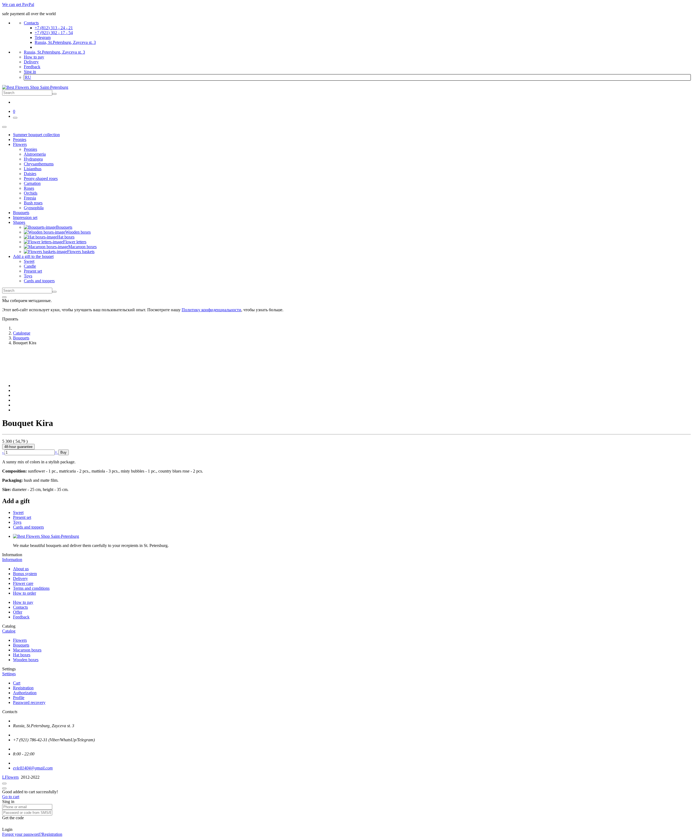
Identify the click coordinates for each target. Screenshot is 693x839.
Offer (17, 612)
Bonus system (25, 573)
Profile (18, 697)
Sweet (29, 261)
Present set (33, 271)
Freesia (30, 198)
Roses (29, 188)
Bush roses (33, 203)
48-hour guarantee (18, 447)
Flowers (20, 640)
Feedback (32, 66)
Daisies (30, 173)
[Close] (4, 297)
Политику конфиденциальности (211, 309)
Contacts (31, 23)
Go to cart (10, 796)
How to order (24, 593)
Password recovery (29, 702)
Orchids (30, 193)
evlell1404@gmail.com (33, 768)
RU (28, 77)
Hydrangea (33, 159)
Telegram (43, 37)
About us (21, 568)
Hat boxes (21, 655)
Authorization (25, 692)
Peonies (30, 149)
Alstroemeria (35, 154)
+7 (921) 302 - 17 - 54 (54, 32)
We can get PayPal (18, 4)
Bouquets (21, 645)
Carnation (32, 183)
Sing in (30, 71)
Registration (23, 688)
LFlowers (10, 777)
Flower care (23, 583)
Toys (28, 276)
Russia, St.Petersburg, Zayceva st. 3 (65, 42)
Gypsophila (34, 207)
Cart (16, 683)
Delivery (31, 62)
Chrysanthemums (39, 164)
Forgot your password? (22, 834)
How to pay (34, 57)
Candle (30, 266)
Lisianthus (32, 168)
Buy (63, 452)
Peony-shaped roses (41, 178)
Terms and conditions (31, 588)
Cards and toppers (39, 280)
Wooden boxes (25, 659)
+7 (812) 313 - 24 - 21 (54, 27)
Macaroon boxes (27, 650)
